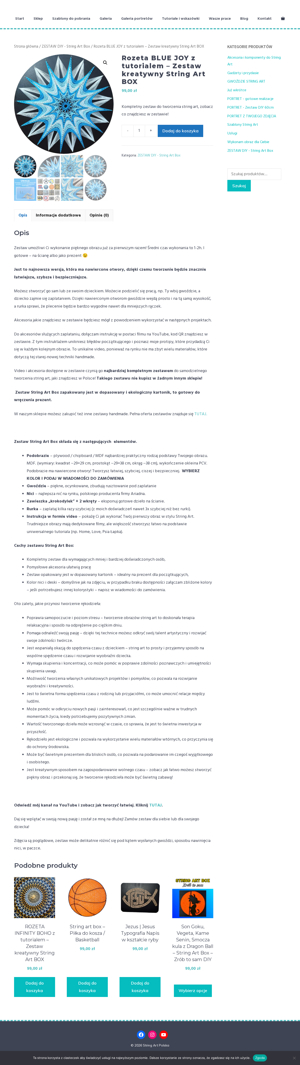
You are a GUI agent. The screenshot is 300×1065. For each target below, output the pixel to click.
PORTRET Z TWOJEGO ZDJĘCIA (251, 116)
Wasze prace (220, 19)
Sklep (38, 19)
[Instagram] (152, 1035)
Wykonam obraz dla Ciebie (248, 142)
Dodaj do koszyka (180, 130)
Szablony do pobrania (71, 19)
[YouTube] (163, 1035)
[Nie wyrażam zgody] (294, 1058)
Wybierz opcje (193, 990)
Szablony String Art (242, 125)
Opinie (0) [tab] (99, 215)
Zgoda (260, 1058)
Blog (244, 19)
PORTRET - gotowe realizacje (250, 99)
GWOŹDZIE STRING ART (246, 82)
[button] (105, 62)
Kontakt (265, 19)
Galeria (106, 19)
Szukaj (239, 185)
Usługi (232, 133)
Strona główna (26, 47)
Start (19, 19)
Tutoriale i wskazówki (180, 19)
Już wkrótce (236, 90)
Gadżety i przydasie (243, 73)
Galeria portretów (137, 19)
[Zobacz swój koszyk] (282, 18)
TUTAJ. (200, 414)
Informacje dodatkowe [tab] (58, 215)
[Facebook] (141, 1035)
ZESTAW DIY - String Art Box (66, 47)
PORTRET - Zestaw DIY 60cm (250, 108)
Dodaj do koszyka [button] (35, 986)
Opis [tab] (23, 215)
